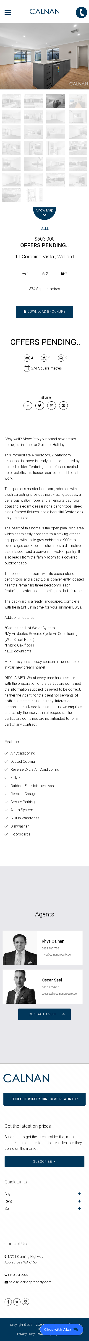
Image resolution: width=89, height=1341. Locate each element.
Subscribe (42, 1161)
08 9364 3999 (18, 1275)
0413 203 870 (50, 987)
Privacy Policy (26, 1334)
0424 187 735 (50, 948)
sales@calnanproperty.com (30, 1282)
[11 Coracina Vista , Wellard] (44, 56)
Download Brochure (45, 311)
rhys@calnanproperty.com (57, 954)
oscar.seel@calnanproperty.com (60, 993)
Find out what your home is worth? (44, 1099)
